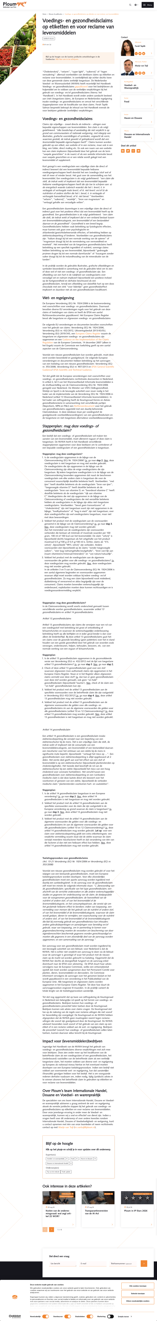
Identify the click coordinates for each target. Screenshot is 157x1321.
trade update (66, 1172)
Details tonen (123, 1316)
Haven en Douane (87, 1159)
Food (72, 1159)
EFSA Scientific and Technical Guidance (72, 369)
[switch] (67, 1316)
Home (44, 14)
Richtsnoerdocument (84, 406)
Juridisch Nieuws (49, 38)
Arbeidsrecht (67, 1194)
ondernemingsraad (66, 1196)
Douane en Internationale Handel (57, 1163)
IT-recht (107, 1194)
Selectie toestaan (138, 1293)
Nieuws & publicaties (55, 14)
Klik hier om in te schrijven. (67, 59)
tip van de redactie (53, 1172)
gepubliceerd (81, 86)
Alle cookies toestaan (137, 1286)
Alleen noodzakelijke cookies (137, 1301)
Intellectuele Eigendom (141, 1194)
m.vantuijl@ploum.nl (85, 1127)
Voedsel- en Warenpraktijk (55, 1159)
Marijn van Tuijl (65, 1127)
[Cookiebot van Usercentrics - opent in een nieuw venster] (15, 1316)
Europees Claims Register (88, 333)
